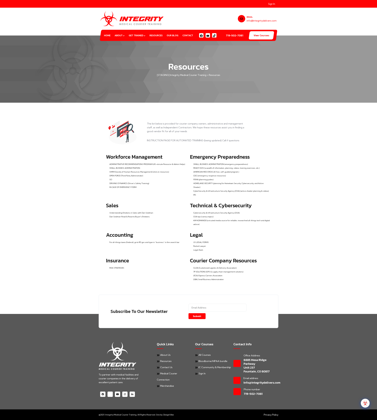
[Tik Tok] (214, 35)
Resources (156, 35)
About (119, 35)
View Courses (261, 35)
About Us (165, 354)
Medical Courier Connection (167, 376)
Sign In (271, 3)
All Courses (205, 354)
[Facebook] (201, 35)
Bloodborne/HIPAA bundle (213, 361)
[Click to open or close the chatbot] (365, 400)
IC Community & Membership (215, 367)
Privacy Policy (271, 414)
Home (107, 35)
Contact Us (166, 367)
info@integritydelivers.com (262, 20)
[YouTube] (208, 35)
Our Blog (172, 35)
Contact (187, 35)
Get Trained (136, 35)
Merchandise (167, 385)
